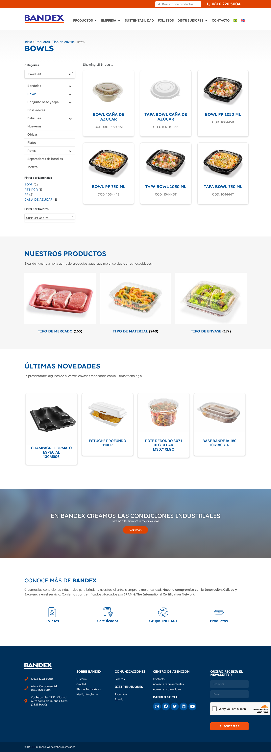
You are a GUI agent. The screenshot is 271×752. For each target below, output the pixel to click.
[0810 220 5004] (208, 4)
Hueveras (34, 126)
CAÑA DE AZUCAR (38, 199)
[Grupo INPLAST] (163, 612)
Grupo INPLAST (163, 621)
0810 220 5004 (226, 3)
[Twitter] (175, 706)
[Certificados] (108, 612)
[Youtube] (192, 706)
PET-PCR (31, 190)
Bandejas (34, 86)
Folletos (52, 621)
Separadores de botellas (45, 159)
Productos (42, 42)
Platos (32, 142)
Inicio (28, 42)
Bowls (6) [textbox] (48, 74)
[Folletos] (52, 612)
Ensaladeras (36, 110)
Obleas (32, 134)
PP (26, 195)
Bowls (31, 94)
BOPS (28, 185)
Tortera (32, 167)
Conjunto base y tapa (43, 102)
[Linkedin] (183, 706)
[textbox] (50, 218)
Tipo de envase (63, 42)
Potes (31, 151)
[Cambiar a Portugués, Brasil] (235, 20)
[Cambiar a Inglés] (243, 20)
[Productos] (219, 612)
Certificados (107, 621)
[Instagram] (157, 706)
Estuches (34, 118)
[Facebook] (166, 706)
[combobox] (49, 74)
